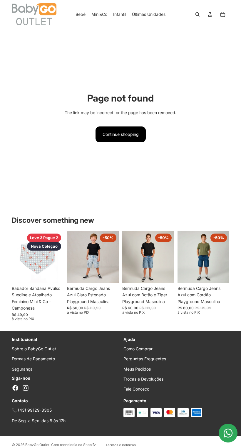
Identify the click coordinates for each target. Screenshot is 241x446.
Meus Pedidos (137, 368)
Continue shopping (121, 134)
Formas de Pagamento (33, 358)
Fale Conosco (136, 388)
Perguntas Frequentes (144, 358)
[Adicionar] (54, 273)
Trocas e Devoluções (143, 378)
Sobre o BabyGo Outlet (34, 348)
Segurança (22, 368)
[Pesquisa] (197, 14)
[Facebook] (15, 387)
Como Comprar (138, 348)
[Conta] (209, 14)
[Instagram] (25, 387)
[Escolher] (109, 273)
